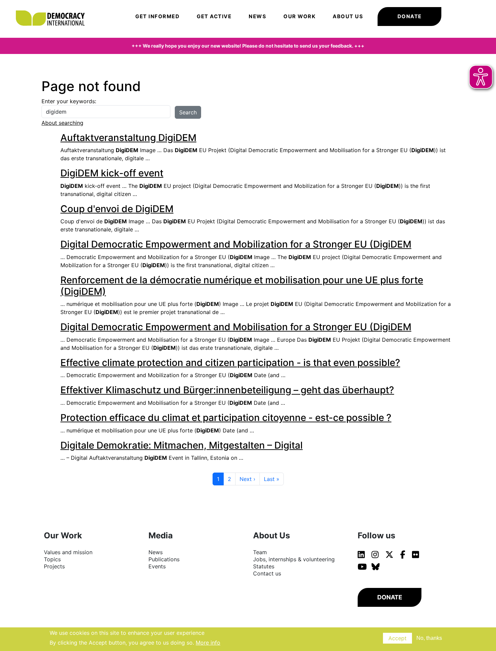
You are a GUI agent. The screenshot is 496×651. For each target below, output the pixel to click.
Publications (164, 559)
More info (208, 642)
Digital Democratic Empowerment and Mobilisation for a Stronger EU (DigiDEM (235, 327)
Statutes (263, 566)
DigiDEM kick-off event (111, 173)
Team (260, 552)
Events (157, 566)
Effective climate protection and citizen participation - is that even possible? (230, 362)
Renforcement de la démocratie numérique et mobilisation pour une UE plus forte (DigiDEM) (241, 285)
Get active (214, 16)
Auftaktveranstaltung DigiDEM (128, 137)
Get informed (157, 16)
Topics (52, 559)
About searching (62, 122)
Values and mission (68, 552)
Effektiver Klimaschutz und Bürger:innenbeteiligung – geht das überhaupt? (227, 390)
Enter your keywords (68, 101)
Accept (397, 638)
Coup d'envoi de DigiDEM (116, 209)
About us (348, 16)
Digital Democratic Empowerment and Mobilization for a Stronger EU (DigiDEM (235, 244)
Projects (54, 566)
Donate (409, 16)
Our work (299, 16)
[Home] (53, 8)
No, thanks (429, 638)
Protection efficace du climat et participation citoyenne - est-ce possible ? (225, 417)
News (257, 16)
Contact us (267, 573)
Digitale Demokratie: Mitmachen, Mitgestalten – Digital (181, 445)
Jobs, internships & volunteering (294, 559)
